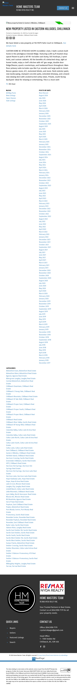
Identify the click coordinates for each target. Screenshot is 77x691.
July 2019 (42, 314)
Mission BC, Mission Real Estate (17, 497)
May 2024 (42, 165)
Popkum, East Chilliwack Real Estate (19, 504)
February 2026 (44, 111)
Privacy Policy (42, 655)
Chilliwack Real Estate (14, 420)
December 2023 (44, 178)
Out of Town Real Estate (15, 502)
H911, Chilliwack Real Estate (16, 463)
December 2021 (44, 240)
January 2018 (43, 360)
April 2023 (42, 198)
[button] (63, 8)
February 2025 (44, 142)
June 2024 (42, 162)
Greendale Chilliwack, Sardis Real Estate (21, 461)
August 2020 (43, 281)
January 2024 (44, 175)
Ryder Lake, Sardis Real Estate (17, 525)
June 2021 (42, 255)
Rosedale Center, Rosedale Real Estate (20, 517)
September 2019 (45, 309)
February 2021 (44, 265)
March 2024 (43, 170)
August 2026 (43, 95)
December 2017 (44, 363)
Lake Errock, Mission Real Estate (18, 484)
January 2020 (44, 299)
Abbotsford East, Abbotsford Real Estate (21, 371)
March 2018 (43, 355)
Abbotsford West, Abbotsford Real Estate (21, 373)
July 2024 (42, 160)
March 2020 (43, 293)
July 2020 (42, 283)
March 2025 (43, 139)
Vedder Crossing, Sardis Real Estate (19, 546)
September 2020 (45, 278)
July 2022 (42, 221)
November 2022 (45, 211)
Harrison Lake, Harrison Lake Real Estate (21, 476)
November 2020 (45, 273)
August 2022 (43, 219)
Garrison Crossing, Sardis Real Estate (20, 458)
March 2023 (43, 201)
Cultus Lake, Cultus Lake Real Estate (19, 448)
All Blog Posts (11, 93)
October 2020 (44, 275)
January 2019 (43, 329)
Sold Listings (10, 101)
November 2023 (45, 180)
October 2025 (44, 121)
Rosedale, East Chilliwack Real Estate (19, 522)
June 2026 (42, 101)
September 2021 (45, 247)
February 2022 (44, 234)
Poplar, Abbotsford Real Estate (17, 507)
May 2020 (42, 288)
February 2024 (44, 173)
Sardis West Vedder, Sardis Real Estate (20, 540)
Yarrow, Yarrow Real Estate (16, 566)
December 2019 (44, 301)
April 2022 (42, 229)
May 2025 (42, 134)
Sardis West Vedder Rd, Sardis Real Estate (21, 538)
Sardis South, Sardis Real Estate (18, 535)
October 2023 (44, 183)
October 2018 (44, 337)
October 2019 (44, 306)
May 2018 (42, 350)
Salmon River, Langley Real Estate (18, 528)
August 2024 (43, 157)
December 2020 (45, 270)
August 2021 (43, 250)
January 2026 (44, 113)
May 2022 (42, 227)
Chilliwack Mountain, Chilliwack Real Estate (21, 396)
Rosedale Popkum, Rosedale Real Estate (21, 520)
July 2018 (42, 345)
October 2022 (44, 214)
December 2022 (44, 209)
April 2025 (42, 137)
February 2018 (44, 358)
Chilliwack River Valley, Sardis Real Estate (21, 422)
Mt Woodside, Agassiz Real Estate (18, 499)
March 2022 (43, 232)
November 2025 (45, 119)
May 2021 (42, 257)
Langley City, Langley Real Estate (18, 486)
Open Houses (11, 98)
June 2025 (42, 132)
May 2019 (42, 319)
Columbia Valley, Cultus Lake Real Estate (20, 435)
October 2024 (44, 152)
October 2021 (44, 245)
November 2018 (45, 335)
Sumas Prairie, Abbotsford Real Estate (20, 543)
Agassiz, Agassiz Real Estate (16, 376)
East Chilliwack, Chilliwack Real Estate (20, 450)
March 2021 (43, 263)
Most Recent (43, 93)
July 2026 (42, 98)
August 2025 (43, 126)
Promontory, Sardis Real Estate (17, 515)
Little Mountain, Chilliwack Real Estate (20, 492)
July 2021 (42, 252)
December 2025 (44, 116)
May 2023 (42, 196)
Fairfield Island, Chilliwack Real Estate (20, 456)
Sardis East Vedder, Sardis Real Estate (20, 533)
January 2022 (43, 237)
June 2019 (42, 317)
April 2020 (42, 291)
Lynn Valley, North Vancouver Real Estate (21, 494)
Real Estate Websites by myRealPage (57, 655)
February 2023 (44, 203)
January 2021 (43, 268)
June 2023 (42, 193)
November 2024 (45, 149)
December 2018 (44, 332)
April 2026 (42, 106)
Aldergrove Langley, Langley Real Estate (20, 378)
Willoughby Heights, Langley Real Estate (20, 564)
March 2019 (43, 324)
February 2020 (44, 296)
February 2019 (44, 327)
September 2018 (45, 340)
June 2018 (42, 348)
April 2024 (42, 167)
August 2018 (43, 342)
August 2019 (43, 311)
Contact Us (63, 8)
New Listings (10, 95)
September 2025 (45, 124)
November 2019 (45, 304)
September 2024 (45, 155)
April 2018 (42, 353)
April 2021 (42, 260)
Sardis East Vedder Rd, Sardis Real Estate (21, 530)
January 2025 (43, 144)
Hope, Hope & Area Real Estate (17, 481)
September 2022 (45, 216)
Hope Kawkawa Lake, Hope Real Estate (20, 479)
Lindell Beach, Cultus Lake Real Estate (20, 489)
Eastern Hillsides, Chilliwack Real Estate (25, 35)
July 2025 (42, 129)
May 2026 (42, 103)
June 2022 (42, 224)
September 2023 (45, 185)
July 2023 (42, 191)
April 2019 (42, 322)
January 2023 (43, 206)
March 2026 (43, 108)
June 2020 (42, 286)
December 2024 (45, 147)
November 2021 (44, 242)
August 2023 (43, 188)
